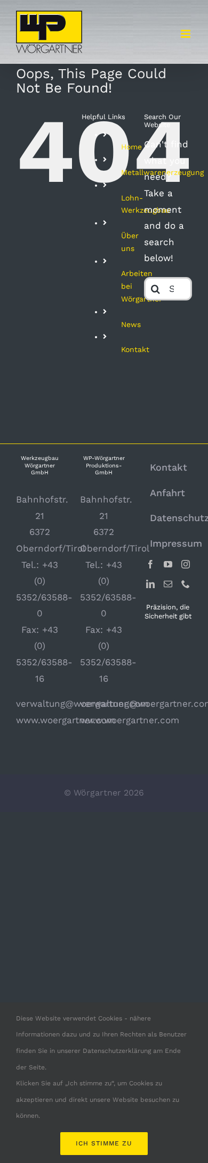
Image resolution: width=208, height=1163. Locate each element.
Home (131, 147)
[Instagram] (185, 564)
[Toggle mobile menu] (186, 33)
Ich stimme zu (104, 1143)
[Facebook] (150, 564)
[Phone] (185, 584)
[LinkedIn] (150, 584)
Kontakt (135, 349)
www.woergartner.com (65, 720)
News (131, 324)
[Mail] (168, 584)
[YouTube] (168, 564)
